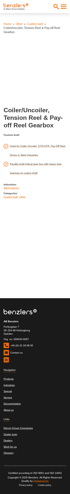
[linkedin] (6, 360)
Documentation (12, 403)
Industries (9, 385)
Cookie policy (44, 485)
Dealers (8, 440)
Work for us (10, 446)
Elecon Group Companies (18, 428)
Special (8, 391)
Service (8, 397)
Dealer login (10, 434)
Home (7, 24)
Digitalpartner (41, 480)
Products (9, 378)
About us (9, 409)
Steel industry (11, 187)
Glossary (9, 452)
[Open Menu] (63, 7)
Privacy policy (25, 485)
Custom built (35, 24)
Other (19, 24)
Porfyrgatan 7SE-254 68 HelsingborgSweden (17, 330)
